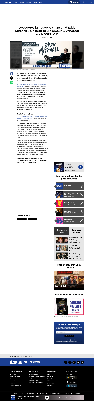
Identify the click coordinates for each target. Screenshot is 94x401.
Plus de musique (77, 397)
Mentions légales (30, 393)
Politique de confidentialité (56, 393)
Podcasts (28, 2)
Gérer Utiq (66, 393)
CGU (37, 393)
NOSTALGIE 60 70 (69, 202)
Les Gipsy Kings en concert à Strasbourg (66, 316)
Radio (15, 2)
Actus (35, 2)
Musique (21, 2)
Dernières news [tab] (62, 231)
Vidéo (40, 2)
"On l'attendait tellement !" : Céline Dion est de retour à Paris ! (74, 248)
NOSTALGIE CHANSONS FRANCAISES (69, 167)
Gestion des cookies (75, 393)
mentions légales (65, 341)
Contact (23, 393)
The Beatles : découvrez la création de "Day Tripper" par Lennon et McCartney (75, 255)
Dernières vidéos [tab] (76, 231)
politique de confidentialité (73, 341)
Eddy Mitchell (60, 286)
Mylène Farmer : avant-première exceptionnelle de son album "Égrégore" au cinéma (75, 241)
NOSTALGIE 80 (68, 219)
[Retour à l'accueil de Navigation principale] (8, 2)
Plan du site (16, 393)
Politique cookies (44, 393)
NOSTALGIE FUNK (69, 211)
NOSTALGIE (67, 185)
